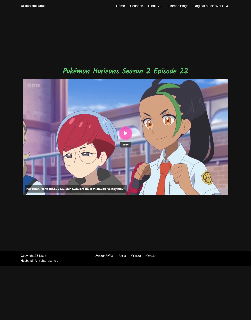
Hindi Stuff (155, 6)
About (122, 255)
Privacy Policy (104, 255)
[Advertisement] (125, 39)
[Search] (227, 5)
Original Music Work (208, 6)
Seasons (136, 6)
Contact (136, 255)
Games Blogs (178, 6)
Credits (151, 255)
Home (120, 6)
